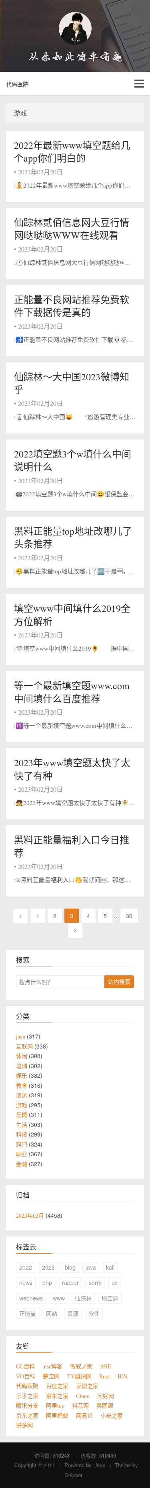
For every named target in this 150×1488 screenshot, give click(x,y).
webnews (31, 1298)
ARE (105, 1366)
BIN (122, 1376)
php (47, 1282)
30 (129, 916)
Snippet (73, 1475)
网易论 (84, 1415)
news (25, 1282)
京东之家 (57, 1396)
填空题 (110, 1298)
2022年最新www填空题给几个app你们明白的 (72, 151)
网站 (51, 1313)
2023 (48, 1267)
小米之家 (111, 1415)
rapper (70, 1282)
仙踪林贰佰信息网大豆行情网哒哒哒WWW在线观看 (71, 229)
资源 (72, 1313)
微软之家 (81, 1366)
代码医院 (17, 84)
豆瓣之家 (87, 1386)
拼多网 (24, 1425)
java (91, 1267)
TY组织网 (79, 1376)
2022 (25, 1267)
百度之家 (57, 1386)
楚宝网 (51, 1376)
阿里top (55, 1405)
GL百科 (25, 1366)
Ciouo (83, 1396)
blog (70, 1267)
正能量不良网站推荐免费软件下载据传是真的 (71, 306)
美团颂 (104, 1405)
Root (104, 1376)
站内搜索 (119, 981)
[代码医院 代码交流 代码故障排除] (75, 28)
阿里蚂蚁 (57, 1415)
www (59, 1298)
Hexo (99, 1465)
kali (110, 1267)
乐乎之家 (27, 1396)
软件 (94, 1313)
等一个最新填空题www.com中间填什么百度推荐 (72, 692)
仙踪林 (83, 1298)
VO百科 (25, 1376)
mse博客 (52, 1366)
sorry (95, 1282)
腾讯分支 (27, 1405)
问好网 (105, 1396)
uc (115, 1282)
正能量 (27, 1313)
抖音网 (80, 1405)
